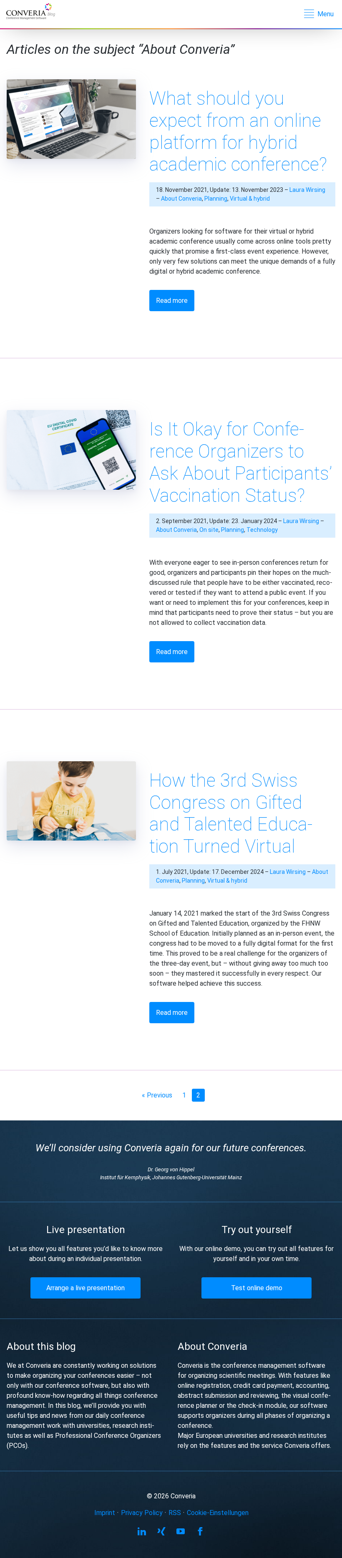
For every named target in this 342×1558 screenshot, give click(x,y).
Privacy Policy (142, 1513)
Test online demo (256, 1288)
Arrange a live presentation (85, 1288)
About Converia (181, 198)
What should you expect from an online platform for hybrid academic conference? (238, 131)
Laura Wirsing (307, 189)
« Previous (157, 1095)
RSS (174, 1513)
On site (209, 529)
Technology (262, 529)
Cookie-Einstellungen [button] (218, 1513)
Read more (172, 301)
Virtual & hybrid (250, 198)
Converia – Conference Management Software (36, 12)
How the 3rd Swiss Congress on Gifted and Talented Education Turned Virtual (230, 813)
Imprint (104, 1513)
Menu (325, 14)
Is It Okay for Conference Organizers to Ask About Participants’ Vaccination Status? (240, 462)
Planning (215, 198)
